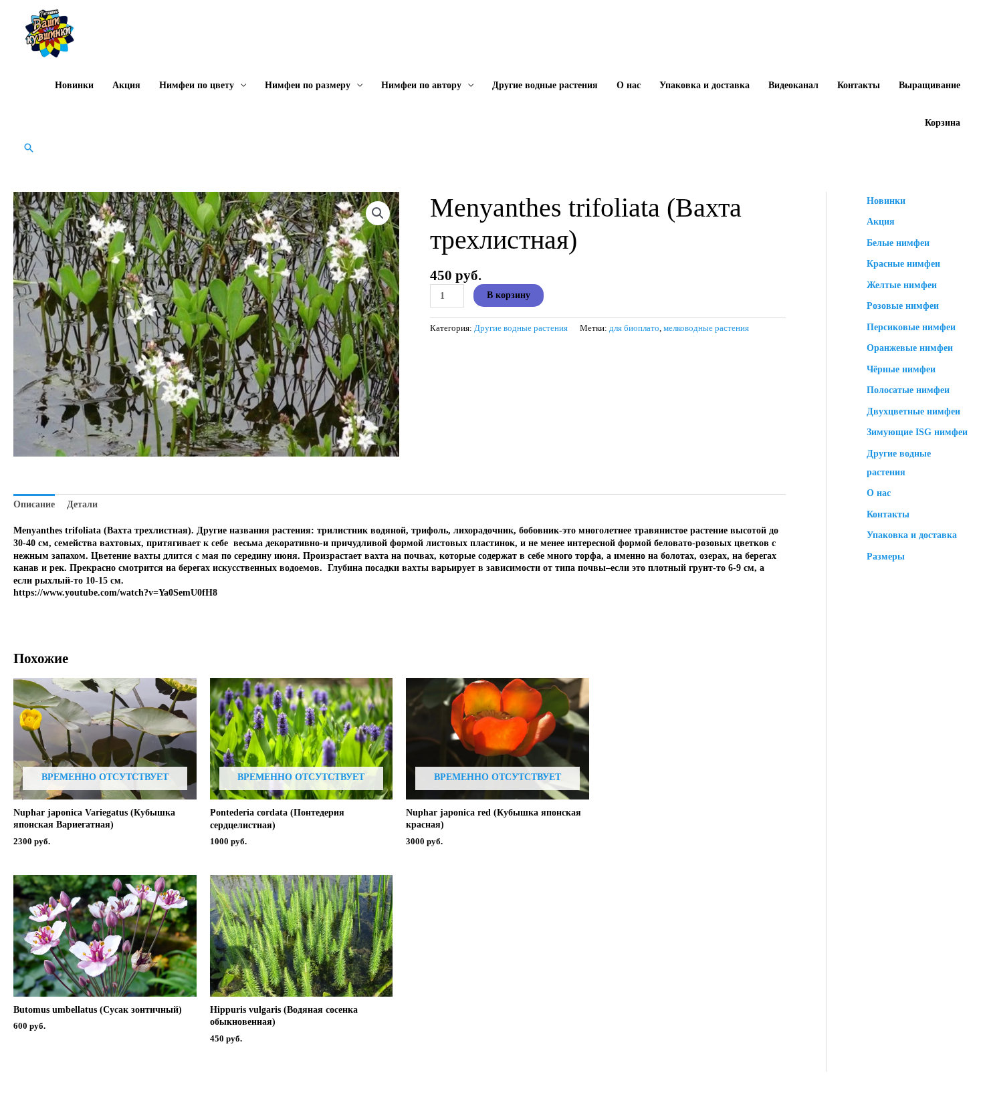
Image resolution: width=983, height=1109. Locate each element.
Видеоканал (793, 85)
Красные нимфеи (903, 264)
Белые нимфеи (898, 243)
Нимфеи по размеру (307, 85)
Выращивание (929, 85)
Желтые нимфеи (902, 285)
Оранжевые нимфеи (910, 348)
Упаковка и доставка (704, 85)
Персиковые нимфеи (911, 327)
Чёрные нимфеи (901, 369)
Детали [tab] (82, 504)
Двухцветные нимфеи (913, 411)
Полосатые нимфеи (908, 390)
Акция (126, 85)
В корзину (508, 295)
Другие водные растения (545, 85)
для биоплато (634, 328)
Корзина (942, 123)
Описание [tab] (34, 504)
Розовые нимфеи (903, 306)
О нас (629, 85)
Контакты (858, 85)
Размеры (886, 556)
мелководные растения (706, 328)
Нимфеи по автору (421, 85)
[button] (29, 148)
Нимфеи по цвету (196, 85)
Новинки (74, 85)
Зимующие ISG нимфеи (917, 432)
